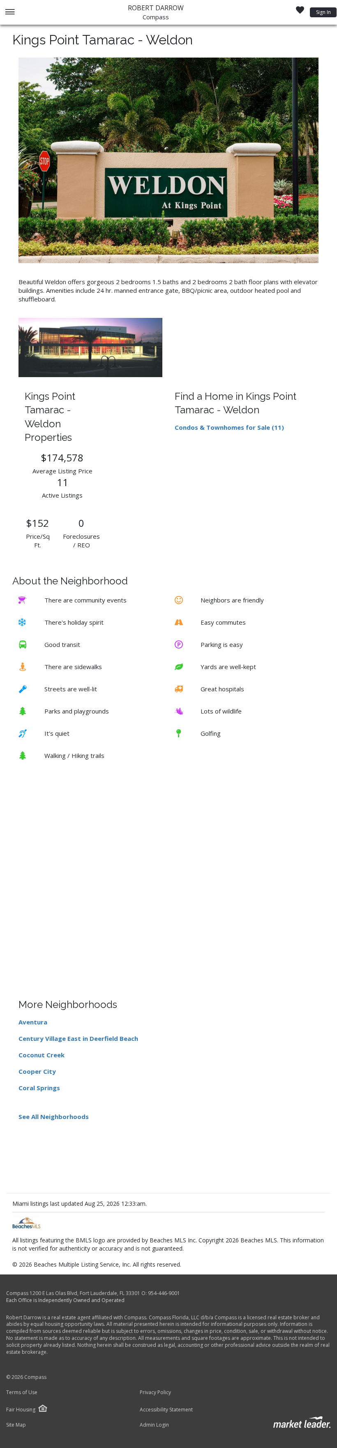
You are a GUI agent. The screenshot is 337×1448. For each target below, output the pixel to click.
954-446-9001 (164, 1293)
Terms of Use (21, 1392)
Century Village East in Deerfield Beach (78, 1038)
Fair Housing (20, 1409)
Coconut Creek (41, 1055)
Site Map (16, 1425)
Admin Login (154, 1425)
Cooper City (37, 1071)
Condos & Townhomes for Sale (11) (229, 427)
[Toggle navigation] (9, 13)
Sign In (323, 12)
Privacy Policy (155, 1392)
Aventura (32, 1022)
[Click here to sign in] (300, 12)
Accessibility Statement (166, 1409)
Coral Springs (39, 1088)
